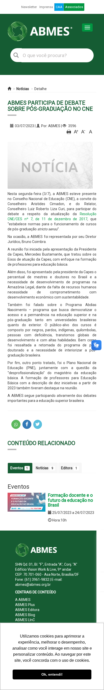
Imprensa (46, 7)
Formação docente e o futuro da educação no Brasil (70, 500)
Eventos (19, 468)
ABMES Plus (25, 605)
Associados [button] (74, 7)
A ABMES (23, 600)
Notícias (22, 89)
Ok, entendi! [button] (52, 674)
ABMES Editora (27, 610)
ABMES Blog (25, 615)
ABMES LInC (25, 620)
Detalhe (40, 89)
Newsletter (29, 7)
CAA (59, 7)
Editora (69, 468)
